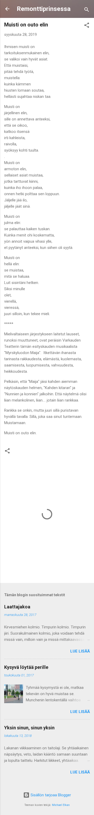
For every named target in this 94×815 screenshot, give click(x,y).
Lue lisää (80, 651)
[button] (87, 26)
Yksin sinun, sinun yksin (29, 727)
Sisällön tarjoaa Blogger (50, 795)
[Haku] (87, 10)
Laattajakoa (17, 606)
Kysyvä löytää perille (26, 667)
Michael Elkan (61, 805)
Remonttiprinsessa (43, 8)
